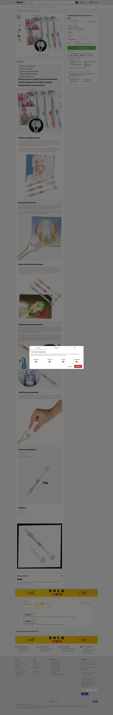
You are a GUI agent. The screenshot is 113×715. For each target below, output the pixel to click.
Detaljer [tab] (56, 347)
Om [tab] (74, 347)
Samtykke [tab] (38, 347)
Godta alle (78, 366)
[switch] (36, 361)
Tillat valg (70, 366)
